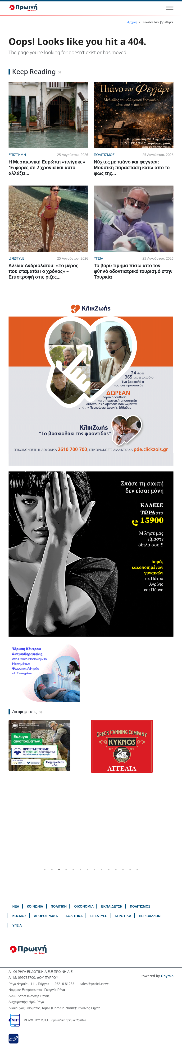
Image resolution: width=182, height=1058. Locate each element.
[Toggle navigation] (169, 8)
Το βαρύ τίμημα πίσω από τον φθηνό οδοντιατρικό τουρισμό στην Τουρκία (133, 271)
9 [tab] (101, 869)
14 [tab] (137, 869)
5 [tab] (73, 869)
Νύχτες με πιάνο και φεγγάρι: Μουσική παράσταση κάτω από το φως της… (132, 167)
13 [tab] (130, 869)
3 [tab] (59, 869)
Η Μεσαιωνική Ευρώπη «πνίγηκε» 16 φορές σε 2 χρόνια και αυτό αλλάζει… (47, 167)
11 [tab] (116, 869)
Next (177, 792)
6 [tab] (80, 869)
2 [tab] (52, 869)
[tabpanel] (50, 745)
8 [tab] (94, 869)
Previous (5, 792)
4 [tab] (66, 869)
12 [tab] (123, 869)
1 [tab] (44, 869)
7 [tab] (87, 869)
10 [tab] (108, 869)
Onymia (167, 976)
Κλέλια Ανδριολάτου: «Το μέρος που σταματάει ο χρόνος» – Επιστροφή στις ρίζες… (43, 271)
